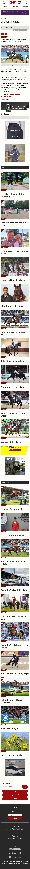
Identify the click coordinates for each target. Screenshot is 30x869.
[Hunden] (15, 849)
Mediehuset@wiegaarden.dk (18, 829)
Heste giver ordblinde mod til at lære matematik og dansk (12, 95)
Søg (25, 787)
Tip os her (9, 838)
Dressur (3, 37)
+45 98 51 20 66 (9, 829)
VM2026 (3, 505)
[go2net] (15, 853)
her (8, 91)
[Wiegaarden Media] (15, 857)
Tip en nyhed (15, 795)
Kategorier (15, 791)
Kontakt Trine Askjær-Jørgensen (15, 449)
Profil (3, 218)
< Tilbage (3, 18)
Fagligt (3, 750)
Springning (4, 247)
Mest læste (15, 799)
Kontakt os (14, 838)
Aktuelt (3, 190)
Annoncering (20, 838)
